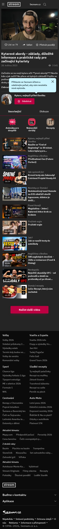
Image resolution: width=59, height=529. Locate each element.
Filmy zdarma (29, 470)
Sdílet (29, 44)
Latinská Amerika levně (14, 419)
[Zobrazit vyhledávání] (45, 4)
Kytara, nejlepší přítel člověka (39, 140)
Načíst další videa (29, 309)
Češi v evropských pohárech (34, 439)
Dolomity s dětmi (11, 423)
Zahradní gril (9, 457)
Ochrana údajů (44, 519)
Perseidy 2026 (45, 434)
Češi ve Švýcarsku (11, 415)
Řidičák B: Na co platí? (41, 415)
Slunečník (7, 452)
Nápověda (8, 519)
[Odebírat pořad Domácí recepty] (23, 293)
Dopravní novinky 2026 (41, 411)
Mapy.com (8, 434)
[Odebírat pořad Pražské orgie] (23, 228)
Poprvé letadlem (11, 407)
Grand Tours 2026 (38, 360)
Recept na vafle (37, 387)
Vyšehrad (33, 466)
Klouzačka (21, 452)
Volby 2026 (8, 340)
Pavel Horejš (34, 205)
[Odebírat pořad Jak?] (23, 244)
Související (14, 111)
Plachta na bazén (21, 448)
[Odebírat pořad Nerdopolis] (23, 277)
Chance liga (8, 371)
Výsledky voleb (10, 348)
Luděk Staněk (41, 475)
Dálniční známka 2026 (41, 407)
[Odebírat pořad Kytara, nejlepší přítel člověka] (23, 145)
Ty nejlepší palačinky (40, 371)
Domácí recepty (36, 285)
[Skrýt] (52, 82)
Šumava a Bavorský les (14, 411)
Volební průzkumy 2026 (14, 344)
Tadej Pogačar (37, 352)
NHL (5, 391)
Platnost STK (36, 423)
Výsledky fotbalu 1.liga (14, 375)
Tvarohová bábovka (39, 383)
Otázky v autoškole (39, 419)
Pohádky (7, 475)
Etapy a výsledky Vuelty (41, 344)
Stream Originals (11, 470)
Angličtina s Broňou (38, 155)
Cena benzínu (9, 439)
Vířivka (22, 457)
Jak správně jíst (36, 172)
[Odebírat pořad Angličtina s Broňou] (23, 163)
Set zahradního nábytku (42, 452)
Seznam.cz (35, 4)
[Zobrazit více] (29, 494)
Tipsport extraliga (11, 379)
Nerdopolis (33, 269)
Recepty (44, 470)
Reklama (13, 522)
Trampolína (38, 448)
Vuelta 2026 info (38, 340)
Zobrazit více (8, 87)
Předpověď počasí (25, 434)
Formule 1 (8, 387)
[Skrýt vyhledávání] (27, 4)
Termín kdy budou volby (14, 352)
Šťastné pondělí (23, 475)
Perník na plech (37, 391)
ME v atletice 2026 (12, 383)
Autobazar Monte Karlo (14, 466)
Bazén (6, 448)
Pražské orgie (35, 221)
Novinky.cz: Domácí (38, 187)
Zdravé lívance (37, 379)
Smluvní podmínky (25, 519)
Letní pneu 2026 (38, 403)
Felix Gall (34, 356)
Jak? (30, 237)
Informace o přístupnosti (33, 522)
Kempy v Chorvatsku (13, 403)
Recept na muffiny (39, 375)
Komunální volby (11, 360)
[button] (29, 24)
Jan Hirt (33, 348)
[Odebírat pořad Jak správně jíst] (23, 179)
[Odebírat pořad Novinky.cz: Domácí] (23, 195)
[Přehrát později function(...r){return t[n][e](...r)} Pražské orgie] (23, 224)
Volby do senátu (11, 356)
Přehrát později (47, 44)
